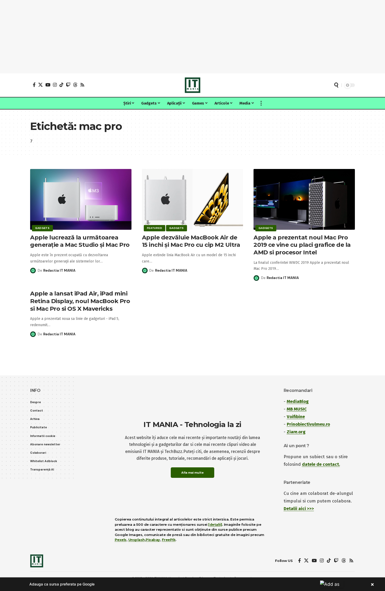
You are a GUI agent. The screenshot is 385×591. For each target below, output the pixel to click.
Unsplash (136, 540)
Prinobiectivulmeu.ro (308, 424)
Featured (154, 228)
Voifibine (296, 416)
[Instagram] (55, 85)
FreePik (169, 540)
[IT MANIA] (192, 85)
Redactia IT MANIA (59, 270)
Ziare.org (296, 432)
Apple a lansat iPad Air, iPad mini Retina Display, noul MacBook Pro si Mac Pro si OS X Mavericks (80, 301)
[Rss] (82, 85)
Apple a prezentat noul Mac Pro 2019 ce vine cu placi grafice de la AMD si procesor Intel (302, 245)
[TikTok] (61, 85)
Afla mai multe (192, 472)
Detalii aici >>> (299, 508)
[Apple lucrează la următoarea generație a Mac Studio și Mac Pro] (80, 199)
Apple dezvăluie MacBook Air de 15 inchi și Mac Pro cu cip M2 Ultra (191, 241)
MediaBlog (298, 401)
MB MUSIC (297, 409)
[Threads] (75, 85)
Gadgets (42, 228)
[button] (336, 85)
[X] (40, 85)
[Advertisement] (192, 36)
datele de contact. (321, 464)
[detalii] (215, 524)
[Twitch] (68, 85)
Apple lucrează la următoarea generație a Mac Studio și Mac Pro (80, 241)
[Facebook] (34, 85)
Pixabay (153, 540)
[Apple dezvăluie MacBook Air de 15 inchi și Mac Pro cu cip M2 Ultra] (192, 199)
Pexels (120, 540)
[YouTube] (48, 85)
